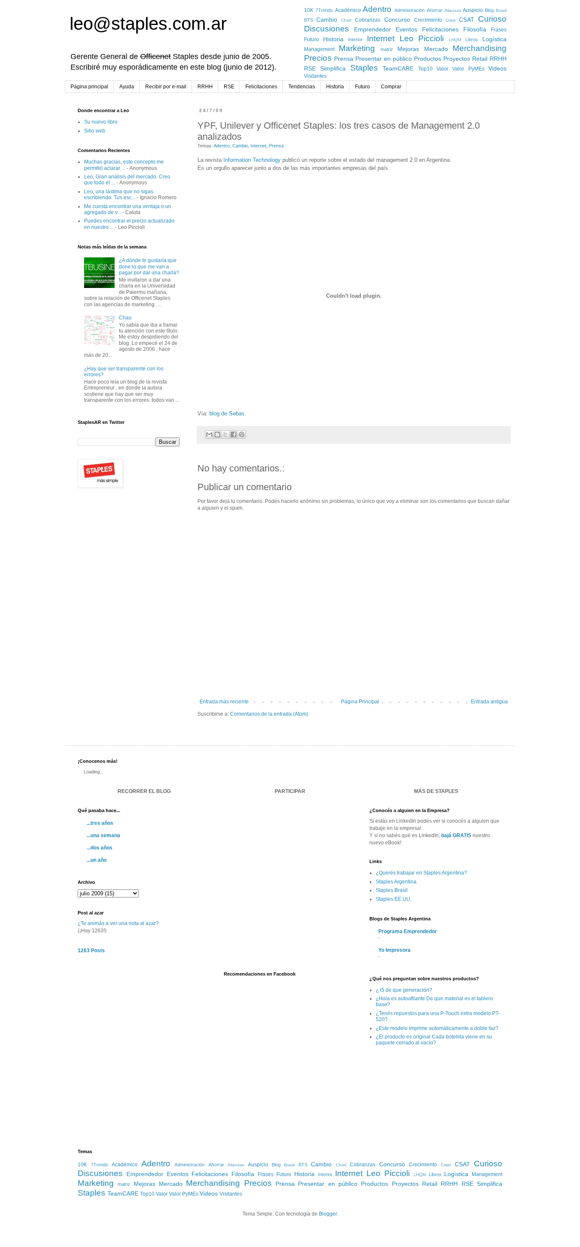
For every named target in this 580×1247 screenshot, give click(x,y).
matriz (386, 49)
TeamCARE (398, 68)
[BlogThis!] (217, 434)
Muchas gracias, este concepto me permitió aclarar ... (124, 165)
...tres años (100, 823)
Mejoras (408, 48)
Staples (364, 67)
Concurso (397, 19)
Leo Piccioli (422, 38)
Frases (499, 30)
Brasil (501, 10)
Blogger (328, 1214)
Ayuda (126, 87)
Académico (348, 10)
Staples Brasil (392, 890)
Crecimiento (428, 20)
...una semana (103, 835)
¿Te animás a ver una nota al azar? (118, 923)
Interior (355, 39)
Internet (380, 38)
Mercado (436, 48)
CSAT (466, 19)
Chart (346, 20)
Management (319, 49)
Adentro (377, 9)
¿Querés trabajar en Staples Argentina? (421, 873)
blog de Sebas (227, 413)
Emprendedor (372, 29)
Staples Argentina (396, 882)
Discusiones (326, 28)
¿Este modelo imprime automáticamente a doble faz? (437, 1028)
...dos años (100, 848)
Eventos (406, 29)
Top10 (425, 69)
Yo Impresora (394, 950)
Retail (479, 58)
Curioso (492, 18)
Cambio (326, 19)
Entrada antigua (489, 702)
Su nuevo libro (101, 122)
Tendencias (301, 87)
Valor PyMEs (468, 69)
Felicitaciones (440, 29)
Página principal (89, 87)
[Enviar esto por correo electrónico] (209, 434)
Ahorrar (434, 10)
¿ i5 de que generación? (404, 990)
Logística (494, 39)
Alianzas (453, 10)
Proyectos (456, 58)
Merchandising (480, 48)
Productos (427, 58)
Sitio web (94, 131)
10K (308, 10)
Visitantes (315, 76)
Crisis (450, 20)
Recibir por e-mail (165, 87)
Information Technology (252, 160)
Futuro (311, 39)
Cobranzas (367, 20)
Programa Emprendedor (407, 931)
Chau (125, 318)
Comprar (391, 87)
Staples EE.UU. (393, 899)
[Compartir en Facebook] (233, 434)
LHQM (455, 39)
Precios (318, 58)
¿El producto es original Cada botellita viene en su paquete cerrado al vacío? (434, 1040)
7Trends (324, 10)
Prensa (343, 58)
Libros (471, 39)
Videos (497, 68)
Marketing (357, 48)
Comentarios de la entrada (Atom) (269, 714)
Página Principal (360, 702)
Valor (442, 69)
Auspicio (473, 10)
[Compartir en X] (225, 434)
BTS (308, 20)
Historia (333, 39)
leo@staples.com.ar (148, 24)
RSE (310, 68)
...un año (97, 860)
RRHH (498, 58)
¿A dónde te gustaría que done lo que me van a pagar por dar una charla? (149, 266)
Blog (489, 10)
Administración (409, 10)
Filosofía (474, 29)
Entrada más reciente (224, 702)
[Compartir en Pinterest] (241, 434)
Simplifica (333, 68)
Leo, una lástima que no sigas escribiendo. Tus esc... (118, 194)
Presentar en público (383, 58)
